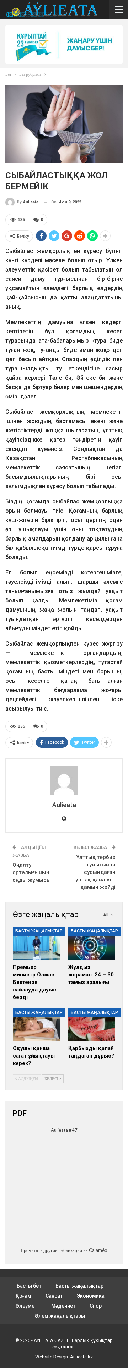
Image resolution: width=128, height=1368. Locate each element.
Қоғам (23, 1296)
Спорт (97, 1306)
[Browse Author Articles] (64, 780)
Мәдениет (63, 1306)
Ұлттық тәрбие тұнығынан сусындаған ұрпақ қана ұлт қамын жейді (95, 872)
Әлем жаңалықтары (60, 1316)
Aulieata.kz (81, 1356)
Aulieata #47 (64, 1130)
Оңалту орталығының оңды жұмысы (31, 872)
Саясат (54, 1296)
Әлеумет (26, 1306)
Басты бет (29, 1286)
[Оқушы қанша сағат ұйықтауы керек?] (36, 1024)
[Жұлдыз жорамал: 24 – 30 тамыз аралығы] (91, 943)
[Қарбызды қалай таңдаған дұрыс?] (91, 1024)
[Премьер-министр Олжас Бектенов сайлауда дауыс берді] (36, 943)
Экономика (91, 1296)
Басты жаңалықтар (39, 931)
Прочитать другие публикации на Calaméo (64, 1250)
